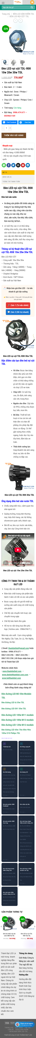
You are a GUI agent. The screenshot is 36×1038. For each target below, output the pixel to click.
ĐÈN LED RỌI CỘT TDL (19, 16)
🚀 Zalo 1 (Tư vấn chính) (18, 305)
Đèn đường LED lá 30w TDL (13, 702)
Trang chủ (6, 14)
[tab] (18, 172)
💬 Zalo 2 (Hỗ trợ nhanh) (18, 312)
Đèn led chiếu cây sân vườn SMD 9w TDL (9, 935)
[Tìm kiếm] (32, 7)
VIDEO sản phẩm (21, 1029)
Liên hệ (11, 1029)
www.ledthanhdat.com (11, 678)
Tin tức (28, 1028)
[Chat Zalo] (26, 122)
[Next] (31, 41)
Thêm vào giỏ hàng (14, 135)
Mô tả (4, 172)
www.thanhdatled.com (11, 671)
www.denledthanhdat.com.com (15, 674)
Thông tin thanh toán (11, 182)
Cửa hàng (19, 1028)
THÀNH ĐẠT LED (26, 1035)
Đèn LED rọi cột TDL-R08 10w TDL (27, 935)
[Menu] (3, 3)
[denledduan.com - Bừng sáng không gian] (18, 2)
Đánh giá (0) (7, 177)
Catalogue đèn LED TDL (18, 1031)
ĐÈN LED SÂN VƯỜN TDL (23, 14)
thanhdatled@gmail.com (18, 648)
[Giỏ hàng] (32, 2)
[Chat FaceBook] (10, 122)
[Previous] (4, 41)
